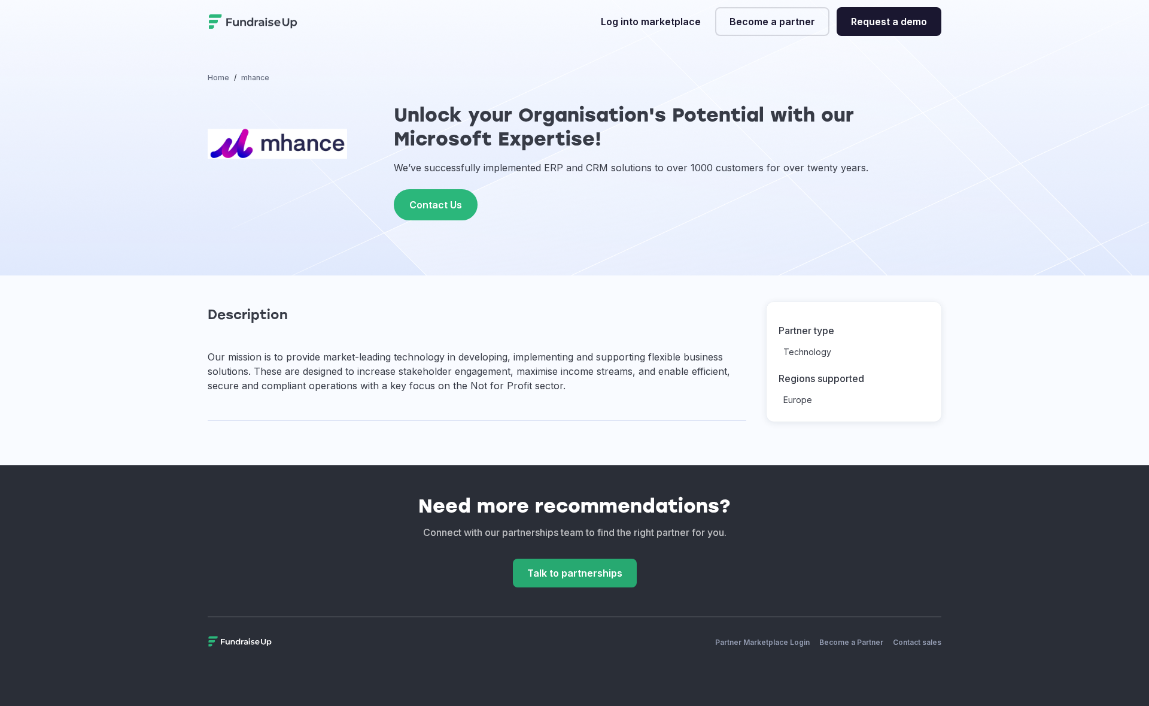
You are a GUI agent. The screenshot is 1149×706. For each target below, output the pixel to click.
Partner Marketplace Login (762, 642)
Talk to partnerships (574, 573)
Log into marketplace (651, 22)
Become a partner (772, 22)
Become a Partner (851, 642)
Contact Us (435, 205)
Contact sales (917, 642)
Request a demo (889, 22)
